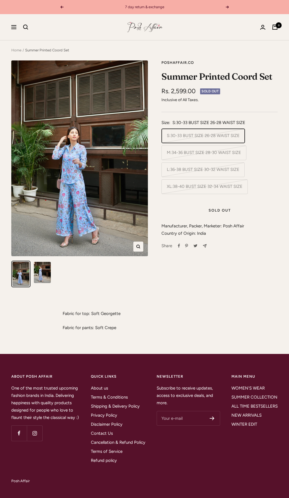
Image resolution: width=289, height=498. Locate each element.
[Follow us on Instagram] (34, 433)
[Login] (262, 27)
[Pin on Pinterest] (186, 246)
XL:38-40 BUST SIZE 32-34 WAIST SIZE (204, 186)
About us (99, 388)
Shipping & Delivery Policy (115, 406)
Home (16, 50)
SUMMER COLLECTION (254, 397)
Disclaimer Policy (106, 424)
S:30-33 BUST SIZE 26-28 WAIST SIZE (203, 135)
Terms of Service (106, 451)
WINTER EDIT (244, 424)
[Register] (212, 418)
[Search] (25, 27)
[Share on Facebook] (179, 246)
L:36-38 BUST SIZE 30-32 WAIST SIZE (203, 169)
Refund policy (104, 460)
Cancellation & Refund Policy (118, 442)
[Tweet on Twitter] (195, 246)
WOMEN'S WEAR (248, 388)
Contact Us (102, 433)
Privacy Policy (104, 415)
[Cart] (275, 27)
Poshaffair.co (177, 62)
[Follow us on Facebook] (19, 433)
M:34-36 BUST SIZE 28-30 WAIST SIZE (204, 152)
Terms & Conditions (109, 397)
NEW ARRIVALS (246, 415)
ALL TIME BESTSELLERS (254, 406)
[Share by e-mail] (205, 246)
